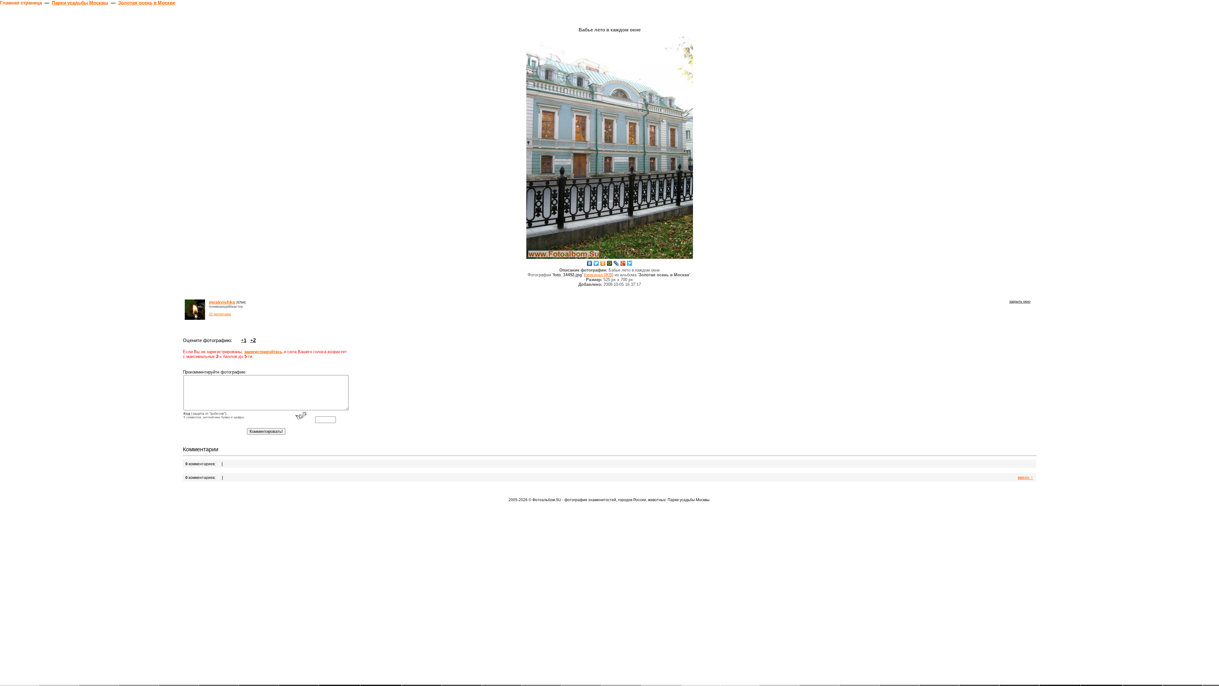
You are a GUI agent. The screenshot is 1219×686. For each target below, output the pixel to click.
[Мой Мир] (609, 263)
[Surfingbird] (629, 263)
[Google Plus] (623, 263)
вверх (1025, 477)
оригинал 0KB (598, 274)
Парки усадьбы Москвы (80, 2)
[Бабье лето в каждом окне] (609, 148)
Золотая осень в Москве (146, 2)
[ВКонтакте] (589, 263)
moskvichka (222, 302)
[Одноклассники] (603, 263)
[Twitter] (596, 263)
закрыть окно (1019, 301)
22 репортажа (220, 314)
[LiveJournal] (616, 263)
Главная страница (21, 2)
